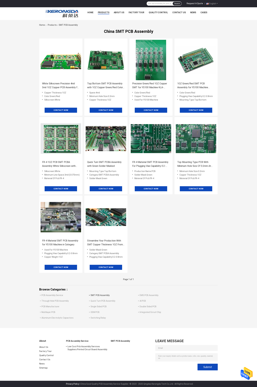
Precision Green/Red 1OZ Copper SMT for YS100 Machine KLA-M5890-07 (149, 85)
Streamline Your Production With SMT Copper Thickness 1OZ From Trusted (105, 243)
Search (177, 4)
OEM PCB (95, 312)
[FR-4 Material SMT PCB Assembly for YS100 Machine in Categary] (61, 217)
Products (103, 12)
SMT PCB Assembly (100, 295)
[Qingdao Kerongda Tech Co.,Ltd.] (61, 13)
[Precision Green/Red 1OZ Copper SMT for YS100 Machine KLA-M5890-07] (151, 60)
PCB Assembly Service (52, 295)
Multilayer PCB (48, 312)
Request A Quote (195, 3)
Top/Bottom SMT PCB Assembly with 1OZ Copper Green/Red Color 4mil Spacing (105, 85)
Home (90, 12)
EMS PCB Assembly (149, 295)
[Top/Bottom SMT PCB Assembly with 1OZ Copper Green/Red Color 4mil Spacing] (106, 60)
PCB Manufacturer (50, 306)
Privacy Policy (72, 384)
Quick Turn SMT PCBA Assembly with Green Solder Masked (104, 164)
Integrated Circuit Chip (150, 312)
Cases (203, 12)
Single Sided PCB (99, 306)
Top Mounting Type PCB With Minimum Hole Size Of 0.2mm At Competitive (194, 164)
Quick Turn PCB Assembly (103, 301)
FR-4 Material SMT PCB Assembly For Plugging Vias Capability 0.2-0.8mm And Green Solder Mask (150, 164)
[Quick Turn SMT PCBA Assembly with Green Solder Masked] (106, 138)
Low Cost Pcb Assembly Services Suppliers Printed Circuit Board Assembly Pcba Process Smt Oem (87, 348)
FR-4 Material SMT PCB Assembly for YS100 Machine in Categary (60, 242)
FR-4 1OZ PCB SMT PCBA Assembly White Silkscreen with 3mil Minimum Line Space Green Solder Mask (59, 164)
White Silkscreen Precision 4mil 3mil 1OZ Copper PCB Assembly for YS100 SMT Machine (60, 85)
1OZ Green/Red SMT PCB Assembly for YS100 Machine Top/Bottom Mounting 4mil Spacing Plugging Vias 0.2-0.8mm (194, 85)
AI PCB (143, 301)
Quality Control (158, 12)
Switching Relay (98, 318)
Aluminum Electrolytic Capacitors (57, 318)
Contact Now (61, 110)
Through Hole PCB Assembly (55, 301)
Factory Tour (136, 12)
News (193, 12)
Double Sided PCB (148, 306)
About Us (119, 12)
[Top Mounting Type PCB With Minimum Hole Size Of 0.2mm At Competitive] (196, 138)
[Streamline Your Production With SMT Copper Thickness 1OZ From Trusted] (106, 217)
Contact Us (179, 12)
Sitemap (43, 368)
